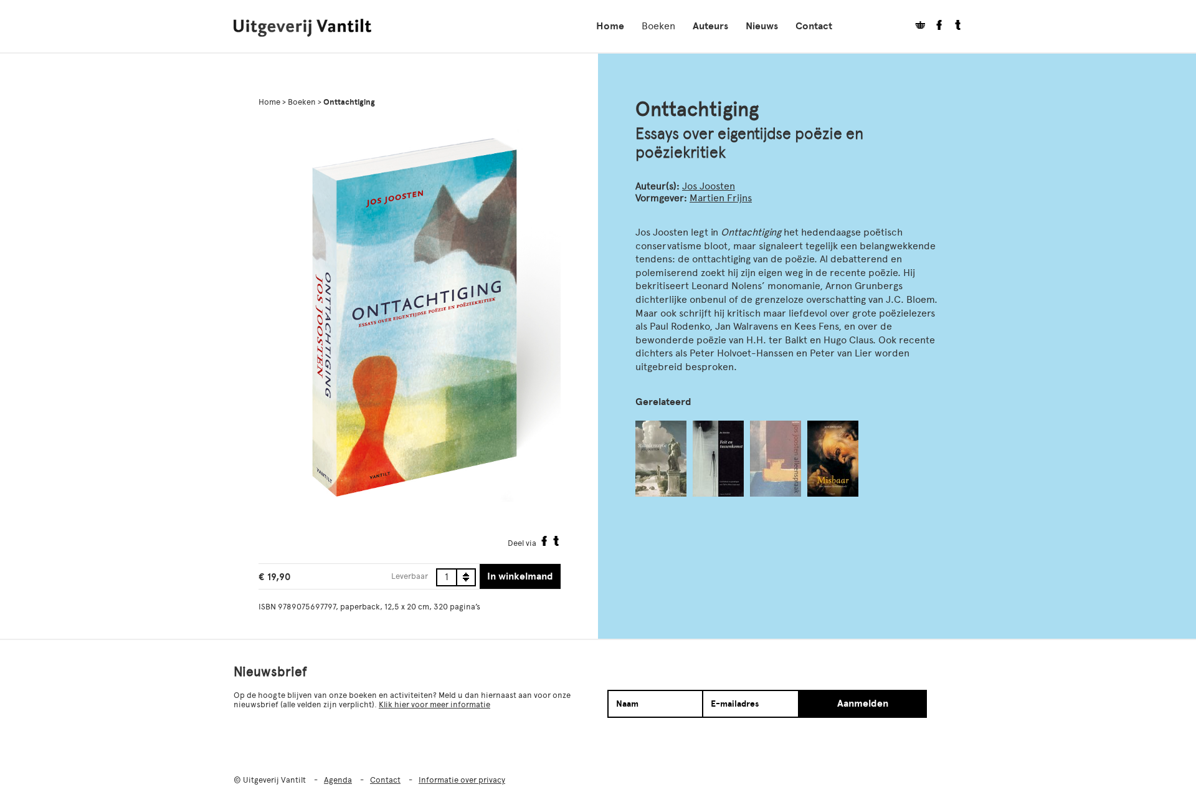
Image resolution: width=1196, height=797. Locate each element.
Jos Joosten (708, 186)
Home (610, 26)
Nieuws (762, 26)
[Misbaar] (832, 459)
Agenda (338, 780)
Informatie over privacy (462, 780)
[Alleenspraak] (775, 459)
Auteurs (710, 26)
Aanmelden (862, 703)
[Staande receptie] (660, 459)
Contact (813, 26)
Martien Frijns (721, 198)
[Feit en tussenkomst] (718, 459)
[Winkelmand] (915, 26)
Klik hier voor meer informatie (434, 704)
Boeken (658, 26)
